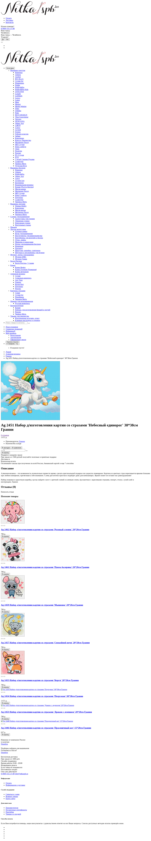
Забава (17, 136)
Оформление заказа (18, 340)
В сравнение (16, 448)
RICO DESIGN (21, 115)
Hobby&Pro (19, 87)
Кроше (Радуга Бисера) (24, 187)
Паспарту (19, 248)
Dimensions (19, 83)
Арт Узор (19, 280)
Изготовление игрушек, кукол (27, 318)
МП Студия (19, 145)
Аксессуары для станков (25, 219)
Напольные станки (22, 223)
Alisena (18, 75)
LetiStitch (18, 96)
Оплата (9, 18)
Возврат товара (12, 796)
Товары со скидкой (13, 814)
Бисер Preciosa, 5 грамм (24, 263)
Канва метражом (22, 272)
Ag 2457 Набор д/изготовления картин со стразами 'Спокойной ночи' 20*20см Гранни (45, 642)
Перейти (4, 744)
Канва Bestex (20, 267)
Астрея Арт (19, 181)
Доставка (9, 20)
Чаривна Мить (21, 202)
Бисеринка (19, 183)
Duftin (17, 85)
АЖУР (18, 126)
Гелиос (18, 132)
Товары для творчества (19, 316)
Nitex (17, 109)
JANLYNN (19, 92)
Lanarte (18, 94)
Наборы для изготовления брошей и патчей (32, 310)
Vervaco (18, 119)
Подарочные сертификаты (16, 810)
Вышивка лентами (17, 204)
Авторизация (15, 337)
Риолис (18, 153)
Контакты (10, 22)
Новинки (19, 73)
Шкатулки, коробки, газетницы (27, 250)
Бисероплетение (16, 306)
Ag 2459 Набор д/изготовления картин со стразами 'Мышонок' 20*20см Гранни (42, 605)
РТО (17, 157)
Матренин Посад (22, 191)
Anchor (18, 77)
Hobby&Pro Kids (21, 90)
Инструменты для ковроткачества (28, 236)
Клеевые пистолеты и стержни (27, 320)
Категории (10, 68)
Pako (17, 113)
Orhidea (18, 111)
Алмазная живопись (23, 278)
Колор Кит (19, 284)
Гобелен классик (21, 134)
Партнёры (10, 812)
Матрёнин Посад (22, 142)
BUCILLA (19, 79)
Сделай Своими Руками (24, 159)
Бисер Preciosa (16, 261)
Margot (18, 104)
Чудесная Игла (21, 166)
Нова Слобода (21, 195)
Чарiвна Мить (20, 164)
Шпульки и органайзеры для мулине (29, 253)
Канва (12, 265)
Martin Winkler (20, 106)
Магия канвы (20, 189)
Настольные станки (23, 225)
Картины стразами (17, 291)
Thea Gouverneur (21, 117)
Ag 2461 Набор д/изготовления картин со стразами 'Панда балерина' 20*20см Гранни (45, 567)
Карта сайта (10, 799)
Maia (17, 102)
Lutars (17, 100)
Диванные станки (22, 221)
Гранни (18, 282)
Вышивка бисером (17, 168)
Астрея (18, 130)
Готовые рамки (21, 231)
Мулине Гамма (21, 259)
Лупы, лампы (20, 240)
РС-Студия (19, 155)
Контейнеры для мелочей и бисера (29, 238)
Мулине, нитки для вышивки (22, 255)
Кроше (18, 308)
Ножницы (19, 246)
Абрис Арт (19, 123)
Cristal (17, 293)
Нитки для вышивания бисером (28, 244)
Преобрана (19, 297)
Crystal (17, 276)
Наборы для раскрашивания (21, 301)
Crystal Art (19, 81)
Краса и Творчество (23, 140)
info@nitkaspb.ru (21, 774)
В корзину (5, 453)
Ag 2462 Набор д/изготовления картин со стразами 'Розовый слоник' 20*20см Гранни (45, 529)
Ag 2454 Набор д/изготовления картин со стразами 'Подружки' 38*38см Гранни (42, 696)
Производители (12, 808)
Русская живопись (22, 303)
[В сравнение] (4, 525)
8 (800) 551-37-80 (8, 29)
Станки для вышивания (19, 217)
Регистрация (15, 335)
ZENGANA (20, 121)
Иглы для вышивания (24, 234)
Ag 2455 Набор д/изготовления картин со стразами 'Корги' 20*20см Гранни (40, 680)
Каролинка (19, 138)
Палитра (18, 151)
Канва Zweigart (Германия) (26, 270)
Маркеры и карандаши (24, 242)
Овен (17, 149)
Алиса (17, 128)
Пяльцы (13, 227)
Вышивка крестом (17, 70)
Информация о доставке (15, 785)
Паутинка (19, 198)
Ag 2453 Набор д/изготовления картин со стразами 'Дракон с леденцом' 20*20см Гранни (46, 712)
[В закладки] (2, 525)
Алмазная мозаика (17, 274)
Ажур (17, 178)
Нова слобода (20, 147)
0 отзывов (5, 435)
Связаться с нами (12, 794)
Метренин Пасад (22, 212)
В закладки (6, 448)
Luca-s (17, 98)
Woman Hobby (21, 206)
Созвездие (19, 162)
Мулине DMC (20, 257)
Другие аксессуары (18, 229)
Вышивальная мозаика (24, 185)
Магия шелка (20, 210)
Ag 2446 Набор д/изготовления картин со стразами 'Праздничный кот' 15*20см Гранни (46, 728)
